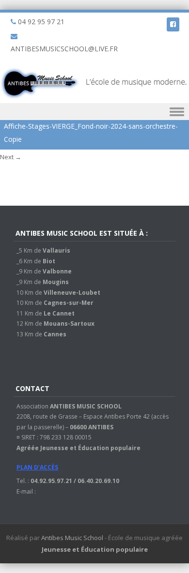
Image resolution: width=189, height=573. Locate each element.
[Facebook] (173, 23)
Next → (10, 156)
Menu (94, 111)
